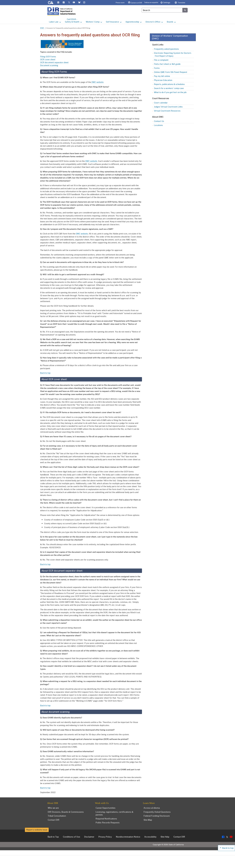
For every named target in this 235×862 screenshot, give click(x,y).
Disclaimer (89, 836)
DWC (42, 28)
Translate (181, 2)
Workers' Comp (93, 21)
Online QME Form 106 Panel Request (170, 72)
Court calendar (161, 102)
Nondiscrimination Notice (128, 836)
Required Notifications (106, 818)
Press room (120, 2)
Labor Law (53, 21)
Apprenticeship (132, 21)
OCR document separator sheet (54, 62)
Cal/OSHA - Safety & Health (72, 20)
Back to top (45, 372)
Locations (158, 125)
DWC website (97, 82)
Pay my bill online (162, 76)
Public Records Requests (108, 822)
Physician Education (163, 80)
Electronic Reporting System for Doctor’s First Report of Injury (172, 54)
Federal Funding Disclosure (157, 815)
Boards (170, 21)
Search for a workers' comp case (169, 88)
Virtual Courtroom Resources (167, 110)
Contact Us (159, 121)
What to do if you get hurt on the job (170, 92)
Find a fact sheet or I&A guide (167, 64)
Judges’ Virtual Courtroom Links (168, 106)
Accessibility (150, 836)
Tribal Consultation (57, 815)
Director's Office (153, 21)
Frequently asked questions (166, 48)
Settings (166, 2)
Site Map (148, 819)
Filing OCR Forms (48, 56)
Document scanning (49, 65)
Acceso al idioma (152, 807)
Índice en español (151, 2)
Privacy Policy (105, 836)
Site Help (165, 836)
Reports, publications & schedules (169, 84)
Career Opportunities (105, 807)
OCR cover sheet (47, 59)
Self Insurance (112, 21)
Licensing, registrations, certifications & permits (114, 813)
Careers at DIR (136, 2)
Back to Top (53, 836)
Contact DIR (53, 819)
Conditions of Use (71, 836)
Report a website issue (36, 830)
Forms (157, 68)
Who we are (53, 807)
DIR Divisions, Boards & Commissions (66, 811)
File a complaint (161, 60)
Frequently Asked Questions (157, 811)
